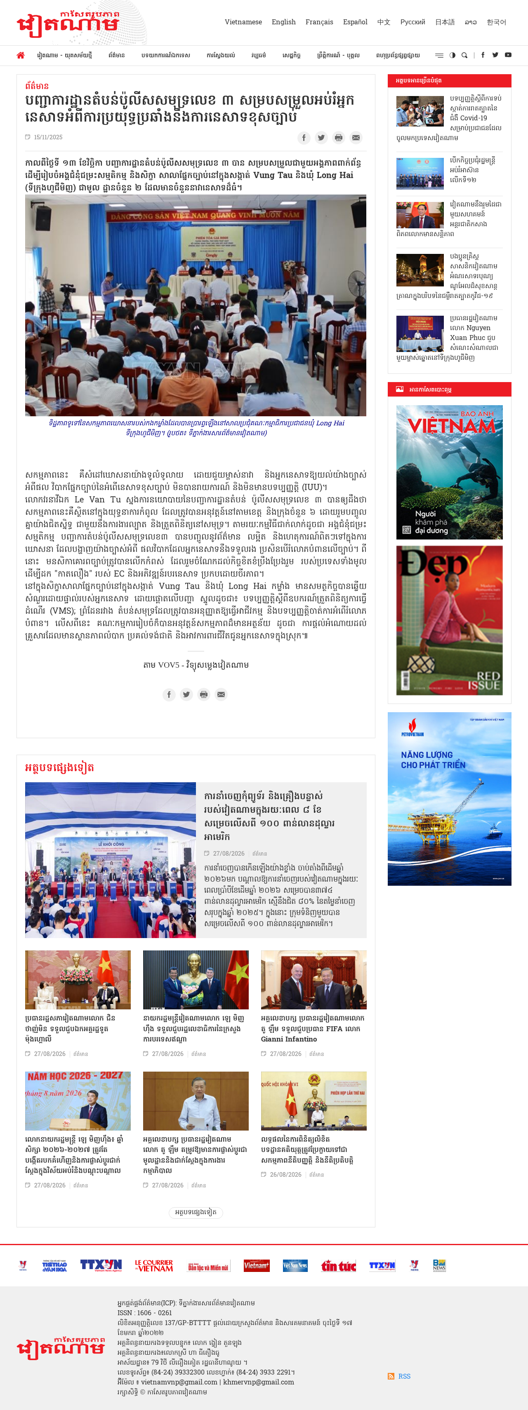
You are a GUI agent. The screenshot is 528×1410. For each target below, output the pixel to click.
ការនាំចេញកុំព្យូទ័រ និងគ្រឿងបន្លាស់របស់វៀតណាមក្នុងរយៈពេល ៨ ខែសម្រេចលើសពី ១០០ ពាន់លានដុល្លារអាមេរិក (269, 818)
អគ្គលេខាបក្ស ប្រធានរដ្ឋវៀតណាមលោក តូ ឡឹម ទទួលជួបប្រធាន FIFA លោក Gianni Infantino (313, 1029)
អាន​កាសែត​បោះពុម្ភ (431, 390)
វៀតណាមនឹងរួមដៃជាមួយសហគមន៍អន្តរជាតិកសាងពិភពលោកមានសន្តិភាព (449, 219)
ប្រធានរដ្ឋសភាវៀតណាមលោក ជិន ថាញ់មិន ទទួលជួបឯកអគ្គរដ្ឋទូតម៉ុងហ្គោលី (70, 1029)
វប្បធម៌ (259, 56)
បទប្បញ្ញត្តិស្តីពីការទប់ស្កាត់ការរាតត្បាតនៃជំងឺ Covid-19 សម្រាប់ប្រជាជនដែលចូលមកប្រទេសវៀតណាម (449, 118)
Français (319, 23)
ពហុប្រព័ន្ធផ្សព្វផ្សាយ (398, 56)
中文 (384, 23)
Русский (413, 23)
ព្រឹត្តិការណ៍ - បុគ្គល (338, 56)
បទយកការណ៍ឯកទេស (165, 56)
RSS (404, 1377)
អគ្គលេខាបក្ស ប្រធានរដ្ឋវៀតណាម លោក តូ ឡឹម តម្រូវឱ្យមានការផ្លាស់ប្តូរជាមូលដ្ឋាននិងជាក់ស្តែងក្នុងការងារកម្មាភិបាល (195, 1156)
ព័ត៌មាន (116, 56)
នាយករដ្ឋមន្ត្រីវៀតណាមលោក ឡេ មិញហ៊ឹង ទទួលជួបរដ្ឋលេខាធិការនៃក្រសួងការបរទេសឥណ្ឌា (193, 1029)
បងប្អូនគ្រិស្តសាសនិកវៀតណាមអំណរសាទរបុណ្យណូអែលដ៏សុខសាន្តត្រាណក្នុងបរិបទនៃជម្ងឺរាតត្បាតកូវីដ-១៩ (446, 276)
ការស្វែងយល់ (221, 56)
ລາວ (471, 23)
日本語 (445, 23)
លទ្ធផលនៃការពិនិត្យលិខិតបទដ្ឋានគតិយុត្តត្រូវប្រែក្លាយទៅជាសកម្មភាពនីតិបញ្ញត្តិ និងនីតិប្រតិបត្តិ (307, 1150)
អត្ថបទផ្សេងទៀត (59, 768)
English (284, 23)
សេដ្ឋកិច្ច (292, 56)
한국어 (497, 23)
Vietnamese (243, 23)
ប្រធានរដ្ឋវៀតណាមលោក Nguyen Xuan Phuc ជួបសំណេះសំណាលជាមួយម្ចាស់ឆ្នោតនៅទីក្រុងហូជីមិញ (447, 338)
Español (355, 23)
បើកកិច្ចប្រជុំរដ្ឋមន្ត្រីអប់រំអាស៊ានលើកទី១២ (472, 170)
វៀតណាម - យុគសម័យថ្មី (64, 56)
